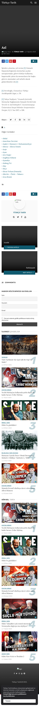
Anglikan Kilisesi (9, 158)
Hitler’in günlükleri (9, 425)
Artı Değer (7, 155)
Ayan (5, 152)
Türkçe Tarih (19, 51)
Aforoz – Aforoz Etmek (12, 147)
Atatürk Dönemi (6, 390)
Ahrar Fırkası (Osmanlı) (12, 171)
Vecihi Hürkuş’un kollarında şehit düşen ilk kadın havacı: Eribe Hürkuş (18, 393)
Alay (4, 166)
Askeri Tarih (6, 653)
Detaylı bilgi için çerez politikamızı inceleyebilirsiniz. (14, 695)
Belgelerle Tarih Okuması (10, 453)
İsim (3, 295)
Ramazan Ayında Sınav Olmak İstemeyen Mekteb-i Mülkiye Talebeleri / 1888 (17, 456)
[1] (25, 68)
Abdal (5, 138)
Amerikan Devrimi (10, 141)
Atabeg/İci (7, 163)
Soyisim (4, 303)
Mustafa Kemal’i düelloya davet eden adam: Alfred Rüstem (18, 489)
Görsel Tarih (6, 422)
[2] (17, 82)
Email (3, 310)
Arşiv (5, 149)
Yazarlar (4, 357)
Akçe (5, 169)
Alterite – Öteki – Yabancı (13, 174)
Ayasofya (6, 160)
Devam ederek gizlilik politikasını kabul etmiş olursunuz (18, 319)
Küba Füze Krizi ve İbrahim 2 (13, 656)
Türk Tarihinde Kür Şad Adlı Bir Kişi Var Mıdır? (17, 361)
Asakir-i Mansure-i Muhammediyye (17, 144)
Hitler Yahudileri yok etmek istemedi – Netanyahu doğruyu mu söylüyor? (17, 625)
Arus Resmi (7, 177)
